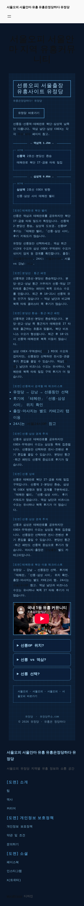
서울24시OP (53, 258)
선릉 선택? (30, 674)
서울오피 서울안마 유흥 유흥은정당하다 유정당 (38, 7)
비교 (30, 263)
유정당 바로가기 (28, 113)
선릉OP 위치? (32, 646)
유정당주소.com (49, 716)
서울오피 (23, 691)
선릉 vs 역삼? (33, 660)
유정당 (29, 716)
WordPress (14, 896)
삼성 (28, 134)
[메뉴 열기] (9, 16)
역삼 (20, 134)
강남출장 (50, 550)
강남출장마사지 (23, 258)
